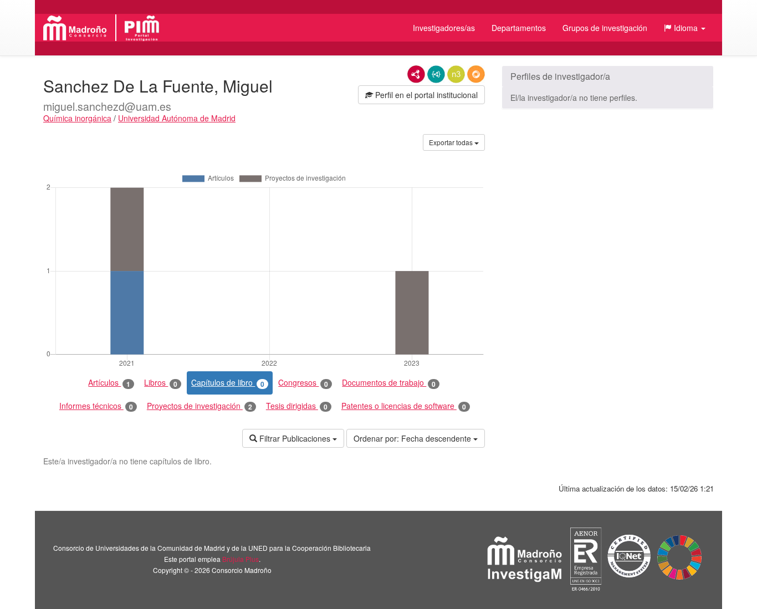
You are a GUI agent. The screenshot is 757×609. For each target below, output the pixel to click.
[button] (685, 28)
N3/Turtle (456, 74)
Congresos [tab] (303, 382)
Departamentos (519, 27)
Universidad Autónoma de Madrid (177, 118)
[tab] (607, 76)
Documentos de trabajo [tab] (389, 382)
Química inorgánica (77, 118)
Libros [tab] (160, 382)
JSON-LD (436, 74)
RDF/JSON (476, 74)
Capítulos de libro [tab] (227, 382)
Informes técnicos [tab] (96, 406)
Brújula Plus (240, 559)
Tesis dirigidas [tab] (297, 406)
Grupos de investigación (604, 27)
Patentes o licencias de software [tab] (403, 406)
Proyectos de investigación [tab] (199, 406)
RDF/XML (416, 74)
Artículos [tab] (109, 382)
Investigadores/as (444, 27)
